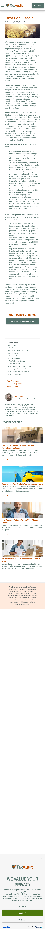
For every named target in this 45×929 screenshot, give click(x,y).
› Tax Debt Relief (14, 363)
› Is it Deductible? (14, 353)
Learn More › (6, 459)
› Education (12, 345)
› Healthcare (12, 348)
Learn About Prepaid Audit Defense (22, 321)
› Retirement (12, 356)
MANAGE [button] (22, 906)
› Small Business (14, 358)
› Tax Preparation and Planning (19, 371)
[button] (41, 858)
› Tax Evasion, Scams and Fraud (19, 366)
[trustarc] (39, 927)
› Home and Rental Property (18, 350)
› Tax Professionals (14, 374)
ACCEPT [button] (22, 913)
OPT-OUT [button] (22, 919)
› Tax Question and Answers (18, 377)
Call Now (38, 5)
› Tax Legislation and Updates (18, 369)
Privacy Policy (6, 927)
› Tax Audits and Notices (16, 361)
